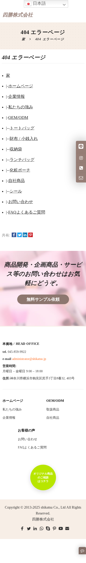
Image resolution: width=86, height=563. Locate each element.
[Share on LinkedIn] (25, 235)
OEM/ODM (18, 117)
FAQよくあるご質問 (26, 212)
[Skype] (48, 528)
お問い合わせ (20, 201)
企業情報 (16, 96)
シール (16, 191)
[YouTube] (61, 528)
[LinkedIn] (35, 528)
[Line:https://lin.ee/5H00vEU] (81, 147)
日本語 (39, 3)
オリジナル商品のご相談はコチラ (43, 477)
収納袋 (16, 149)
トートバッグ (22, 128)
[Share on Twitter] (19, 235)
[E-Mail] (67, 528)
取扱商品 (52, 409)
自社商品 (16, 180)
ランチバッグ (22, 159)
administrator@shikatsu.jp (29, 359)
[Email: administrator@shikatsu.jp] (81, 177)
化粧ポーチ (20, 170)
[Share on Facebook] (14, 235)
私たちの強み (20, 107)
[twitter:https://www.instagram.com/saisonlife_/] (81, 158)
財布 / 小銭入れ (24, 138)
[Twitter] (28, 528)
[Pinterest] (54, 528)
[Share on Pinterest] (30, 235)
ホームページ (20, 86)
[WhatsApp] (41, 528)
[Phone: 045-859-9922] (81, 167)
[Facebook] (22, 528)
